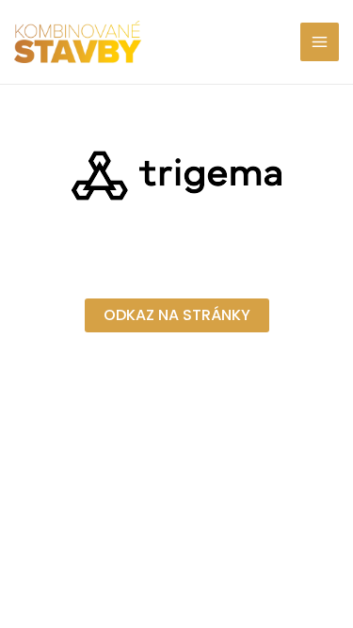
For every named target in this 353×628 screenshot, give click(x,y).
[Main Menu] (320, 42)
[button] (177, 315)
